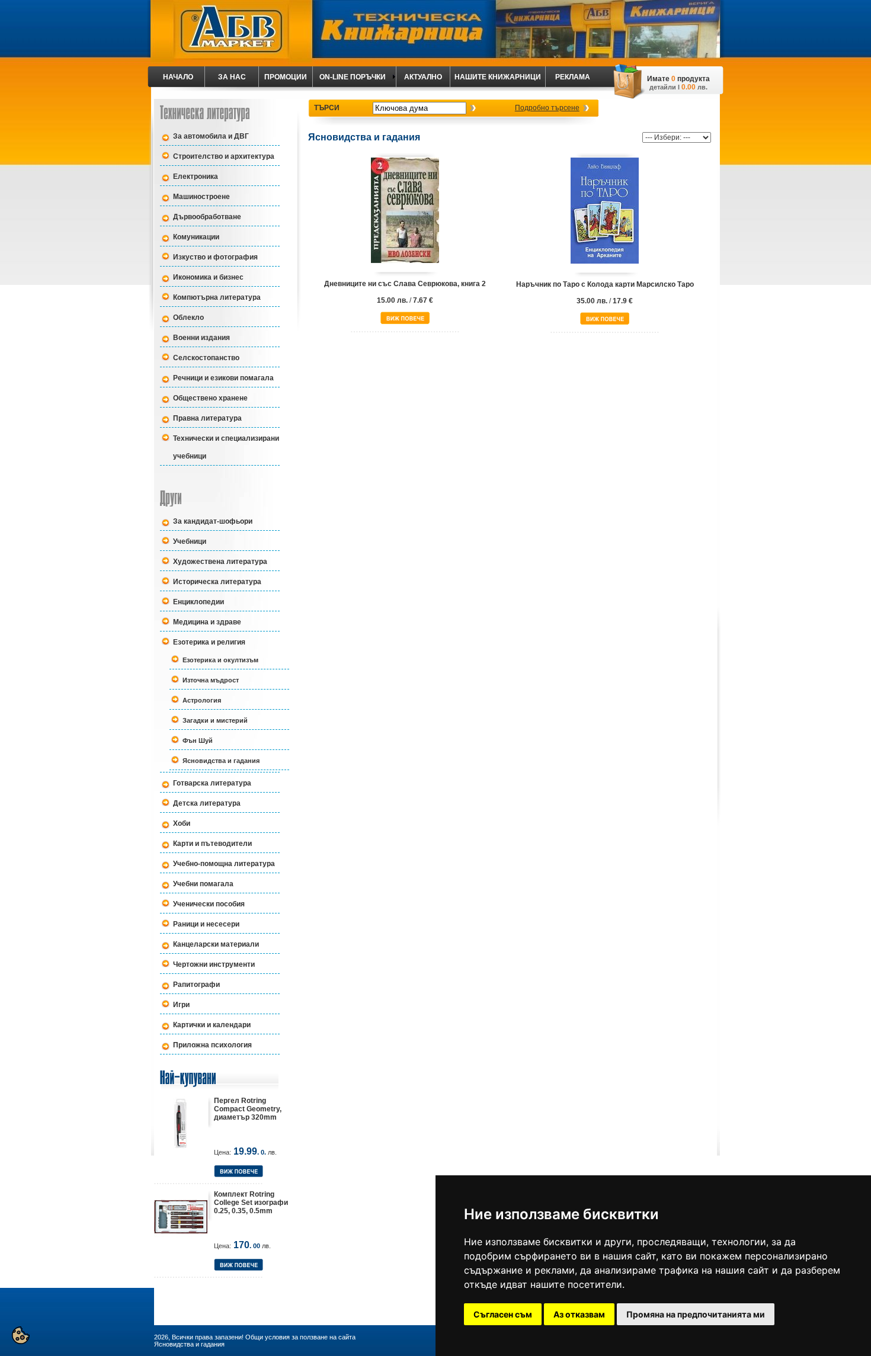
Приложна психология (212, 1045)
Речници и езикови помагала (223, 378)
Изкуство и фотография (215, 257)
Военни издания (201, 338)
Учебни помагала (203, 884)
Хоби (181, 823)
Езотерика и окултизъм (220, 659)
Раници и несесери (206, 924)
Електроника (195, 176)
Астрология (201, 700)
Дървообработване (207, 217)
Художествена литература (220, 561)
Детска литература (207, 803)
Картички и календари (212, 1025)
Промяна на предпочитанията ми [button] (695, 1314)
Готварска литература (212, 783)
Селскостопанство (206, 358)
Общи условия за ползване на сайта (300, 1337)
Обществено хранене (210, 398)
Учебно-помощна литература (224, 864)
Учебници (189, 541)
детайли (662, 87)
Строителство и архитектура (223, 156)
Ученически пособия (209, 904)
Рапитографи (196, 984)
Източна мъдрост (210, 680)
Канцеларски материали (216, 944)
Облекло (188, 317)
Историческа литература (217, 582)
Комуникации (196, 237)
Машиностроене (201, 197)
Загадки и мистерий (215, 720)
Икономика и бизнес (208, 277)
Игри (181, 1005)
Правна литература (207, 418)
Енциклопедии (198, 602)
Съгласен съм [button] (502, 1314)
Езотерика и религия (209, 642)
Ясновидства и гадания (221, 760)
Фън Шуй (197, 740)
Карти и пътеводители (212, 843)
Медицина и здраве (207, 622)
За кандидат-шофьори (212, 521)
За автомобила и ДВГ (211, 136)
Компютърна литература (217, 297)
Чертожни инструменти (214, 964)
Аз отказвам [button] (579, 1314)
